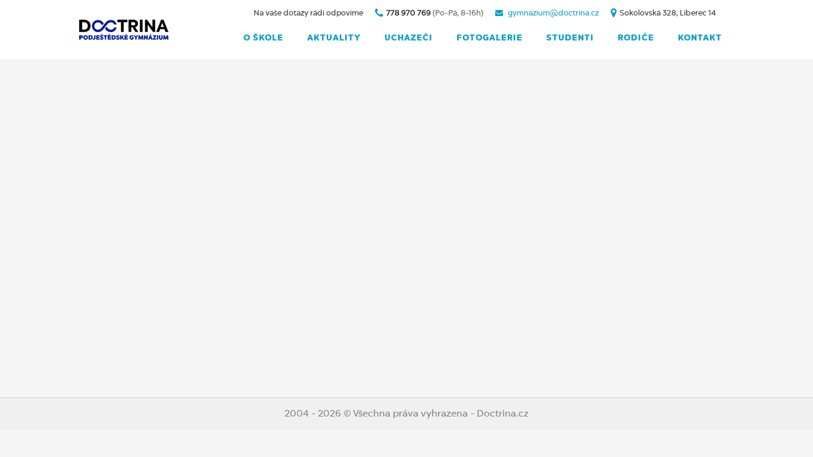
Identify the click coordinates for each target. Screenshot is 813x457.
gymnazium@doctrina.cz (553, 13)
